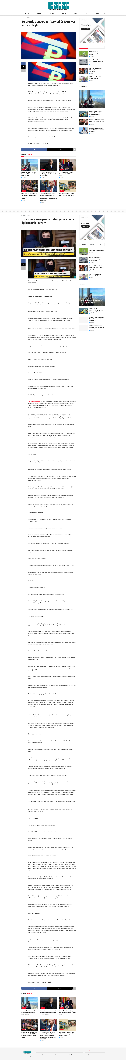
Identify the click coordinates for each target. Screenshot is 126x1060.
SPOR (75, 13)
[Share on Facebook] (23, 63)
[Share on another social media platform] (23, 70)
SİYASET (27, 13)
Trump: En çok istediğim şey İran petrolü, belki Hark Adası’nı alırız (67, 174)
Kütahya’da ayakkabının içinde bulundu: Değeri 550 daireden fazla (96, 61)
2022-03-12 (23, 29)
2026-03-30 (24, 177)
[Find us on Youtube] (104, 5)
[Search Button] (104, 13)
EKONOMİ (52, 13)
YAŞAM (86, 13)
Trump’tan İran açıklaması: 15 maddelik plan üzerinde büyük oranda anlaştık (48, 174)
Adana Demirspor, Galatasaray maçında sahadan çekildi (96, 53)
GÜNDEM (39, 13)
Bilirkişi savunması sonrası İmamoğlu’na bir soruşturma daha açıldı (96, 130)
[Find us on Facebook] (98, 5)
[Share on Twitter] (23, 67)
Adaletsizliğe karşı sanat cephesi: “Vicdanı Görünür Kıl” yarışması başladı (96, 113)
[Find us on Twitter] (101, 5)
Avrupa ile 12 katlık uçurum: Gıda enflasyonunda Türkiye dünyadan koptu (96, 121)
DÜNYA (64, 13)
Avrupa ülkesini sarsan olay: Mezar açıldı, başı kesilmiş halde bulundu (28, 174)
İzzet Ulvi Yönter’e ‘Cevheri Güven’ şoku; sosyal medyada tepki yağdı (96, 70)
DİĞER (97, 13)
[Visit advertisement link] (92, 30)
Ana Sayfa (23, 17)
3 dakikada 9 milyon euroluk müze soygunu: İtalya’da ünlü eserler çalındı (66, 195)
